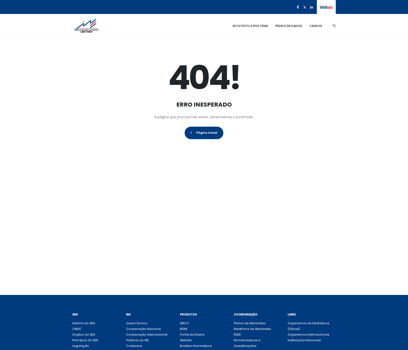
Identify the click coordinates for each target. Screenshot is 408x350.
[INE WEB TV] (326, 7)
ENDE (237, 335)
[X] (304, 7)
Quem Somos (136, 323)
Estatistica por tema (250, 26)
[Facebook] (297, 7)
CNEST (77, 329)
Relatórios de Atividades (252, 329)
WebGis (186, 340)
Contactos (134, 346)
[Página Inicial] (86, 26)
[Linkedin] (311, 7)
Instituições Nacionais (304, 340)
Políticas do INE (137, 340)
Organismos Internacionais (308, 335)
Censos (316, 26)
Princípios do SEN (85, 340)
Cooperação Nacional (143, 329)
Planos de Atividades (250, 323)
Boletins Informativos (196, 346)
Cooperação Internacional (146, 335)
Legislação (80, 346)
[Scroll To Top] (400, 344)
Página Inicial (206, 133)
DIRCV (184, 323)
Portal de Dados (192, 335)
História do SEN (83, 323)
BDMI (183, 329)
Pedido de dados (288, 26)
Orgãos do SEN (83, 335)
